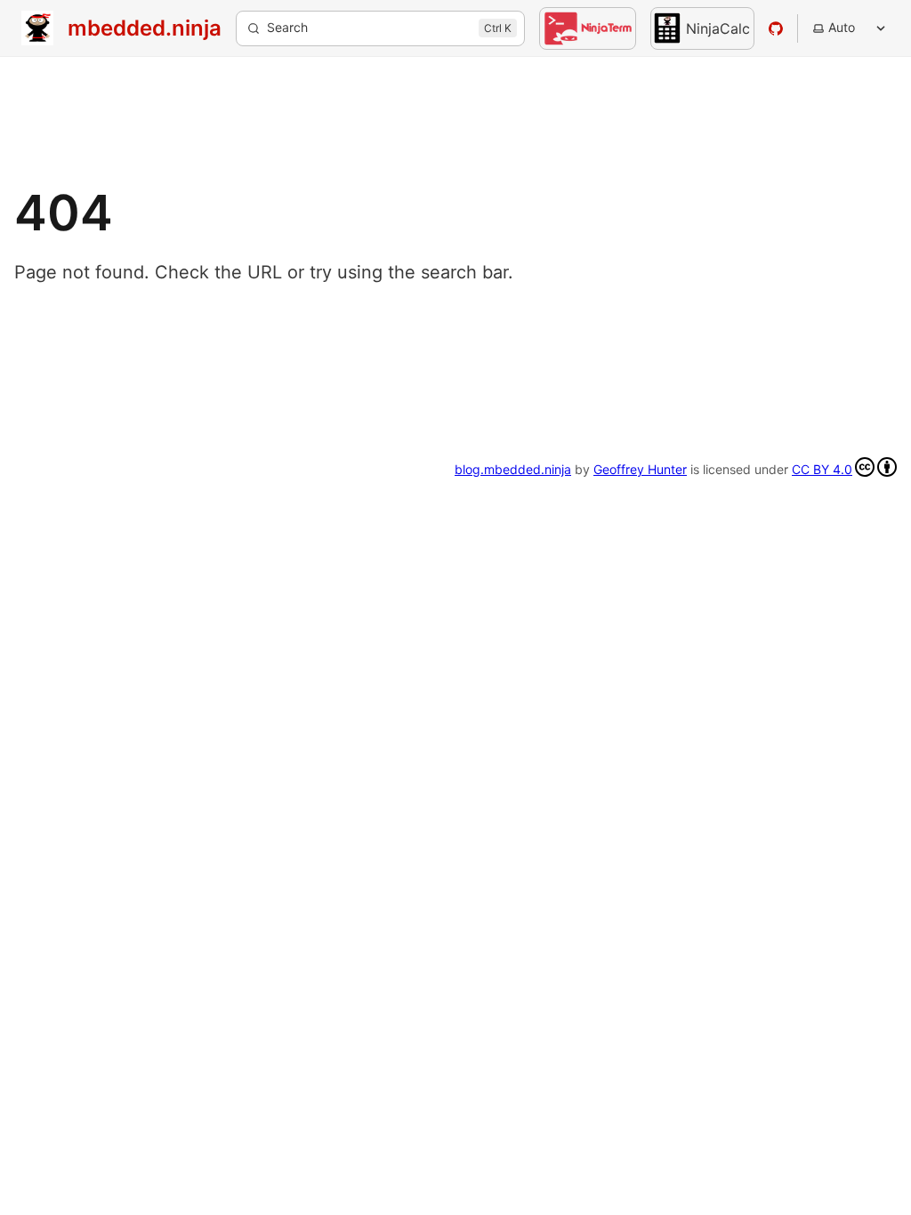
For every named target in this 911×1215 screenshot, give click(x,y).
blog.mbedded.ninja (513, 469)
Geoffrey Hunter (640, 469)
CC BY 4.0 (822, 469)
